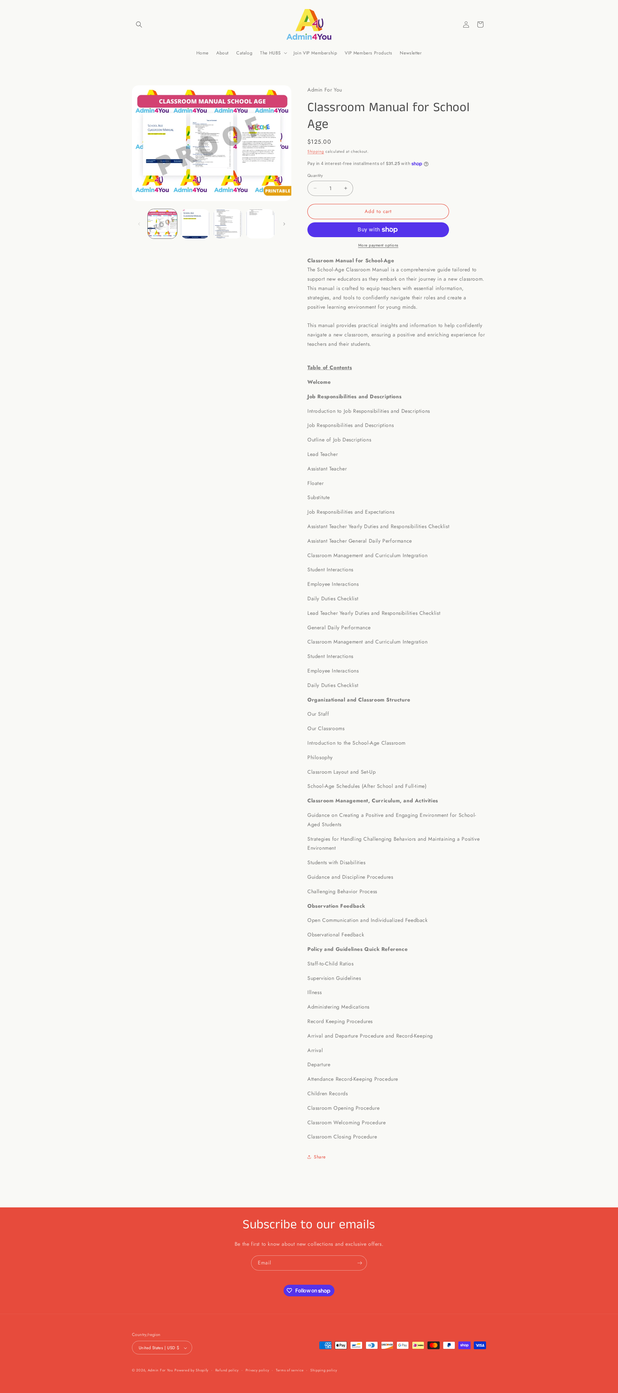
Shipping (315, 151)
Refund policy (227, 1370)
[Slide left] (139, 224)
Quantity (315, 175)
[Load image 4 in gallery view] (260, 223)
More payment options (378, 245)
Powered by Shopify (191, 1370)
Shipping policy (323, 1370)
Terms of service (290, 1370)
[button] (139, 24)
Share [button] (320, 1157)
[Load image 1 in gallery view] (162, 223)
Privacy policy (257, 1370)
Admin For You (160, 1370)
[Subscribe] (359, 1263)
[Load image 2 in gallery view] (195, 223)
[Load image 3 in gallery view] (227, 223)
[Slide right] (284, 224)
